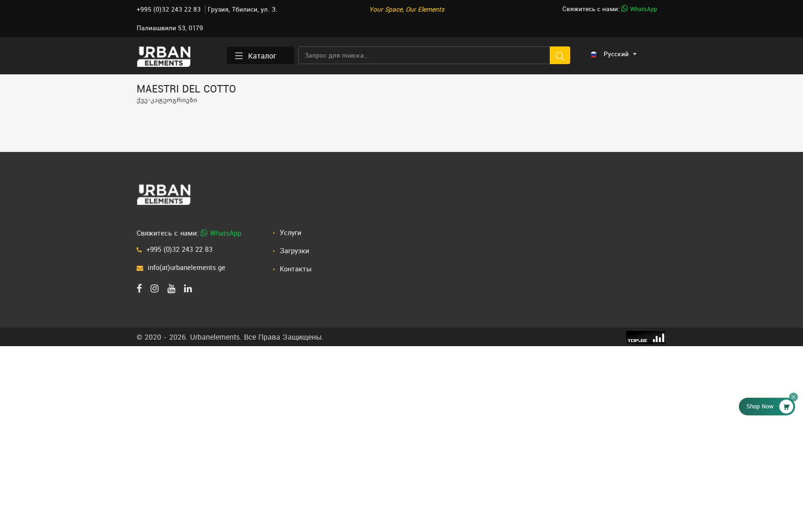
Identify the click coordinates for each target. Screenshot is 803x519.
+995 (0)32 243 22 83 (170, 9)
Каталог (262, 56)
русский (616, 54)
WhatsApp (642, 9)
